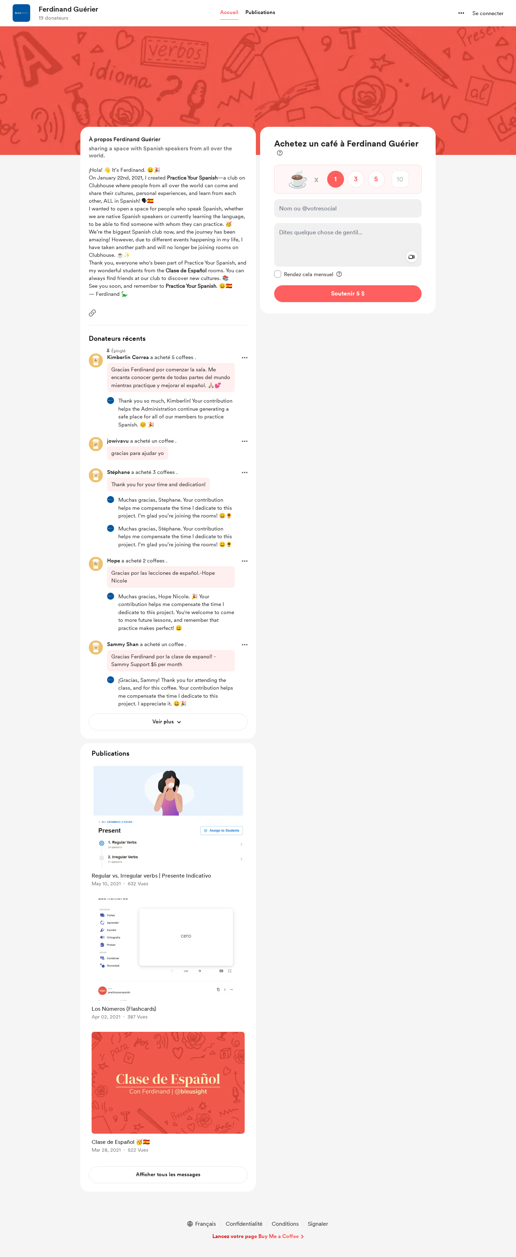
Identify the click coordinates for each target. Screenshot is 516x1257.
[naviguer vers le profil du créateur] (21, 13)
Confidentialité (244, 1223)
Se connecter (487, 13)
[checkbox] (303, 274)
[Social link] (92, 313)
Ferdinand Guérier (68, 9)
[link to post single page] (168, 827)
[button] (229, 12)
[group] (168, 827)
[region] (348, 220)
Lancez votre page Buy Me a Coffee (255, 1236)
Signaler (318, 1223)
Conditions (285, 1223)
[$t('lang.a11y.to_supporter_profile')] (110, 400)
